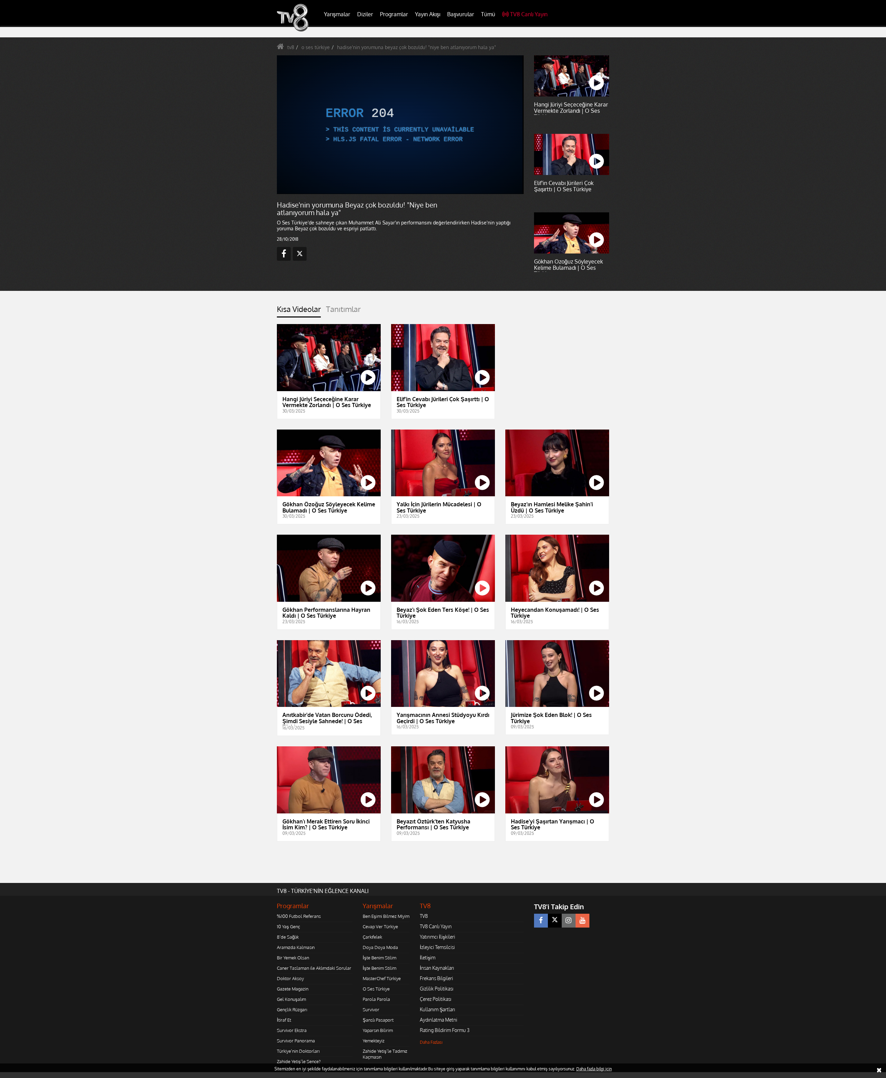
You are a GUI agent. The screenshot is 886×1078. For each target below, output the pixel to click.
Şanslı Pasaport (378, 1020)
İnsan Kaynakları (437, 968)
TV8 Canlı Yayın (529, 14)
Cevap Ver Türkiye (380, 926)
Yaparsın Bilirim (378, 1030)
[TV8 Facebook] (541, 921)
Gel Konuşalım (291, 999)
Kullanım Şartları (437, 1009)
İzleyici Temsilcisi (437, 947)
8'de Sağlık (288, 937)
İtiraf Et (284, 1020)
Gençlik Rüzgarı (292, 1009)
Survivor (371, 1009)
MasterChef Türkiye (382, 978)
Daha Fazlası (431, 1042)
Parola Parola (376, 999)
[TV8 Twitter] (555, 921)
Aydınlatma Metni (438, 1020)
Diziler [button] (365, 14)
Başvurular (460, 14)
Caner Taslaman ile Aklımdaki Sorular (314, 968)
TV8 (424, 916)
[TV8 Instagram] (569, 921)
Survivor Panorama (296, 1040)
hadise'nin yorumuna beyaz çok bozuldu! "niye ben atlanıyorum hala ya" (416, 47)
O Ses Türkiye (376, 989)
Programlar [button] (394, 14)
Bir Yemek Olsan (293, 957)
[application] (400, 124)
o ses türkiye (315, 47)
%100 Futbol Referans (299, 916)
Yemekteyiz (374, 1040)
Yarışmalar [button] (337, 14)
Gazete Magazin (292, 989)
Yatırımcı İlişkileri (437, 937)
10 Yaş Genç (288, 926)
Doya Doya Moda (380, 947)
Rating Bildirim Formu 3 (445, 1030)
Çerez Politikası (435, 999)
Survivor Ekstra (292, 1030)
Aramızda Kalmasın (296, 947)
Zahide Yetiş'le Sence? (298, 1061)
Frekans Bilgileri (436, 978)
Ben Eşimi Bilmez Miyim (386, 916)
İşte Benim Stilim (379, 957)
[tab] (299, 311)
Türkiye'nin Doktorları (298, 1051)
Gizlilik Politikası (436, 989)
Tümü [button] (488, 14)
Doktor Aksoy (290, 978)
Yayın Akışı (427, 14)
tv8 (290, 47)
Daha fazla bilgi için (594, 1068)
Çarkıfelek (372, 937)
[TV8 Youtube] (582, 921)
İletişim (427, 957)
